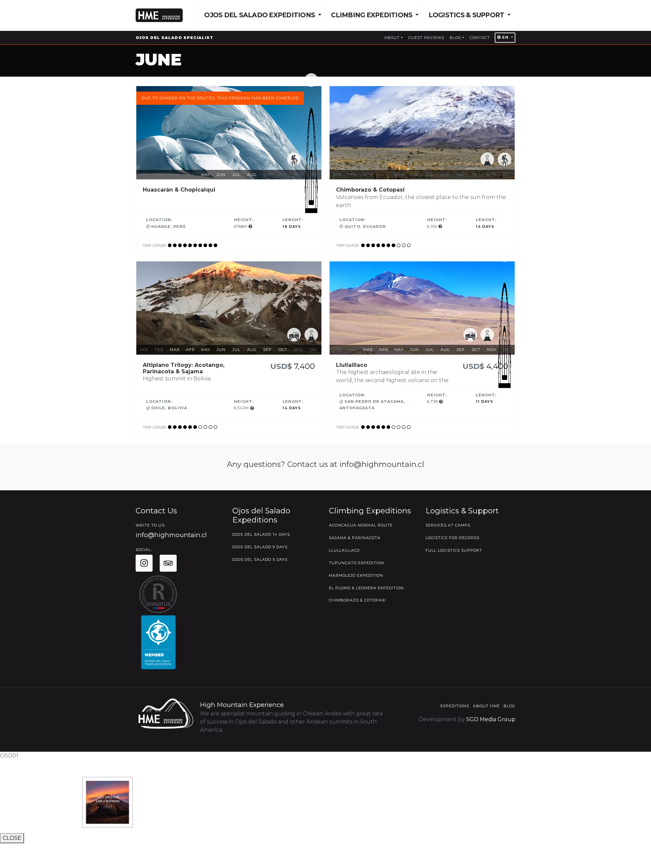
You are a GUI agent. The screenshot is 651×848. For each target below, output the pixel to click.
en (505, 37)
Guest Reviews (426, 37)
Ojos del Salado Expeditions (260, 15)
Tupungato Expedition (356, 562)
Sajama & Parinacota (354, 537)
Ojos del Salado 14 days (261, 534)
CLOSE (12, 838)
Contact (480, 37)
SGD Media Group (490, 719)
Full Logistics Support (454, 550)
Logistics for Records (452, 537)
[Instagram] (144, 563)
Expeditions (454, 706)
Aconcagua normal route (361, 525)
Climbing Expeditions (372, 15)
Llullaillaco (344, 550)
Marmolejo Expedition (356, 575)
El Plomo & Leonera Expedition (366, 588)
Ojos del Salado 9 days (260, 547)
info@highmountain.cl (171, 535)
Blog (455, 37)
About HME (486, 706)
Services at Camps (448, 525)
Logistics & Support (467, 15)
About (392, 37)
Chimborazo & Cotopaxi (357, 600)
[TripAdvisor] (168, 563)
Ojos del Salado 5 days (260, 559)
